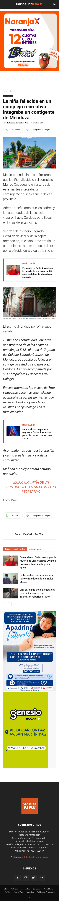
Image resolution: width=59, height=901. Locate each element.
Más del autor (35, 549)
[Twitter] (34, 878)
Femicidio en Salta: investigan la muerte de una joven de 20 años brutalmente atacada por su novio (37, 272)
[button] (55, 4)
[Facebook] (18, 878)
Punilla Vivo (18, 892)
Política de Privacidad (45, 892)
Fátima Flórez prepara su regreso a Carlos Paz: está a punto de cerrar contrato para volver (37, 434)
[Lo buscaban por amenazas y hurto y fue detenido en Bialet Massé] (10, 578)
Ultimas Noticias (11, 889)
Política (8, 892)
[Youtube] (42, 878)
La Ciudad (37, 889)
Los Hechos (15, 91)
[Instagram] (26, 878)
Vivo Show (48, 889)
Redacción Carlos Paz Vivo (17, 123)
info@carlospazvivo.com (36, 857)
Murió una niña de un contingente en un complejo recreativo (31, 487)
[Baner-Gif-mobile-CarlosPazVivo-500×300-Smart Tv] (25, 766)
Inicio (5, 91)
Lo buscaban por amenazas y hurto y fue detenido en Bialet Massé (36, 579)
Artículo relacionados (15, 549)
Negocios (30, 892)
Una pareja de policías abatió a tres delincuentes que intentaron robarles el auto (37, 593)
